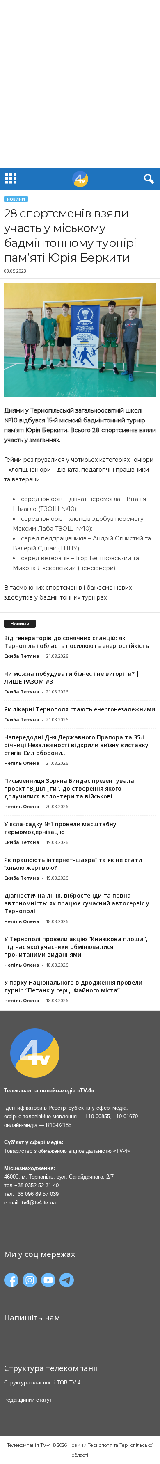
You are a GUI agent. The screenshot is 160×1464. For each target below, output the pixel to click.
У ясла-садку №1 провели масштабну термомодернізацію (60, 828)
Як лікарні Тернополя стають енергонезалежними (79, 709)
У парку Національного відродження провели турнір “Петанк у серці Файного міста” (73, 986)
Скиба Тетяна (21, 656)
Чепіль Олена (21, 763)
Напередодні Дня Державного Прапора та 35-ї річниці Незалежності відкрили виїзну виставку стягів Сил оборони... (76, 745)
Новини (16, 199)
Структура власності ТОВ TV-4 (42, 1383)
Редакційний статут (28, 1400)
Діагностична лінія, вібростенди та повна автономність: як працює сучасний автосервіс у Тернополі (76, 903)
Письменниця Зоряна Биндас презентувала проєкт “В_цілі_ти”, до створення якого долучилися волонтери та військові (69, 788)
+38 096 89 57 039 (36, 1194)
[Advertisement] (80, 84)
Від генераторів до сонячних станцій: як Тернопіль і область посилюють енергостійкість (76, 642)
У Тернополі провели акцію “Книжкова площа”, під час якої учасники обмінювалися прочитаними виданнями (76, 946)
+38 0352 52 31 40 (36, 1185)
